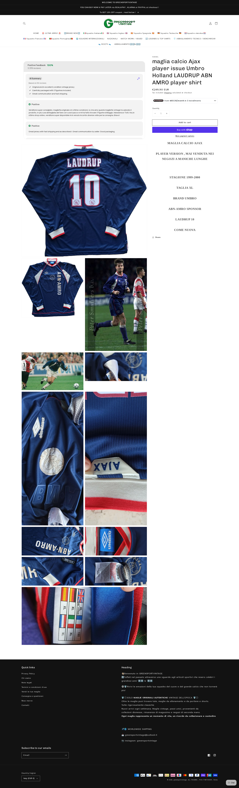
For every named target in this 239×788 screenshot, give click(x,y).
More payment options (185, 136)
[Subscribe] (65, 755)
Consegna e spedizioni (32, 696)
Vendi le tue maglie (31, 691)
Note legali (27, 682)
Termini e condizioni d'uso (34, 687)
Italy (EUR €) (29, 778)
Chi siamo (26, 678)
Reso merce (27, 700)
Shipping (168, 92)
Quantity (155, 108)
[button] (24, 23)
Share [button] (158, 237)
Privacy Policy (28, 673)
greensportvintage (180, 780)
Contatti (25, 705)
